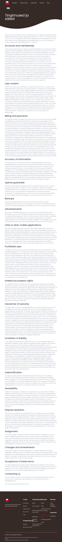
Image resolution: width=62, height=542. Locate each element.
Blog (48, 3)
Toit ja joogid (35, 506)
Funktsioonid (24, 3)
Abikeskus (53, 516)
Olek (24, 514)
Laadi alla (34, 3)
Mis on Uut (26, 512)
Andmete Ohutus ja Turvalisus (46, 509)
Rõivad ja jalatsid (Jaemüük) (36, 511)
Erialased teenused (35, 520)
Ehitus (33, 503)
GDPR (42, 522)
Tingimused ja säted (45, 515)
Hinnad (42, 3)
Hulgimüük (35, 516)
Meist (42, 503)
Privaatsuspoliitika (46, 519)
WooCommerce (27, 527)
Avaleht (14, 3)
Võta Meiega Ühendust (53, 504)
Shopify (25, 524)
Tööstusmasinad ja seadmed (36, 524)
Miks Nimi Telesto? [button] (10, 509)
